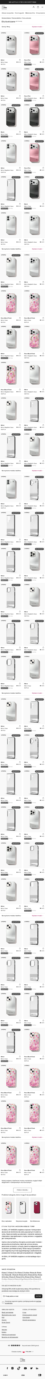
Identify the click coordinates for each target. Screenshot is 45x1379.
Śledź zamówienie (7, 1312)
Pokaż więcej (22, 1190)
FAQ (3, 1317)
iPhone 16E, (8, 1275)
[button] (22, 1345)
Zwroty (4, 1320)
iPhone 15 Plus (29, 1277)
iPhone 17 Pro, (12, 1272)
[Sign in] (33, 7)
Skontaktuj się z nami (9, 1315)
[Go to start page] (4, 7)
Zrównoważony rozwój (29, 1315)
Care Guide (26, 1317)
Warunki (4, 1329)
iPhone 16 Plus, (32, 1275)
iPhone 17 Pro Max (23, 1272)
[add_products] (19, 59)
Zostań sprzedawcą (29, 1320)
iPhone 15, (12, 1277)
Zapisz (38, 1296)
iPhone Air (33, 1272)
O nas (24, 1312)
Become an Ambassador (10, 1337)
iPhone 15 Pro (20, 1277)
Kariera (4, 1332)
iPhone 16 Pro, (23, 1275)
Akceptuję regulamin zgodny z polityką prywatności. (23, 1302)
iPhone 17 (5, 1272)
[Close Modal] (41, 32)
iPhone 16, (15, 1275)
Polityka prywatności (9, 1334)
